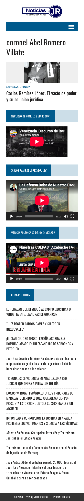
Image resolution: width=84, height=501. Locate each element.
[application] (42, 200)
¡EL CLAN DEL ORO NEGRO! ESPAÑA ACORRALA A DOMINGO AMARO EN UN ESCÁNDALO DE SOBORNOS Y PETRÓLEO (39, 343)
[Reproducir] (12, 216)
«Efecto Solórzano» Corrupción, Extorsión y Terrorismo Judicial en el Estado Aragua (40, 435)
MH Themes (64, 497)
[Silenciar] (66, 216)
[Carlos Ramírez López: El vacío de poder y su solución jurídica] (42, 80)
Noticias (12, 86)
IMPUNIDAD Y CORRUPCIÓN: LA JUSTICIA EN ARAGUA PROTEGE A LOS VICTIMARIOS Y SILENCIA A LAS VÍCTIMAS (41, 421)
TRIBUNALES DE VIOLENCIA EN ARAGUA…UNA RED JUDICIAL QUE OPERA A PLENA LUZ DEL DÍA (36, 381)
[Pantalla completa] (72, 216)
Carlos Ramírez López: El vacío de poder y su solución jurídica (41, 96)
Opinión (25, 86)
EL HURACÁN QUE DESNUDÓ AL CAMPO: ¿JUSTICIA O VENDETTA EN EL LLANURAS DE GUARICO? (38, 312)
